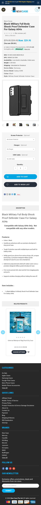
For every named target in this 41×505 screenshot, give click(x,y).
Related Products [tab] (20, 304)
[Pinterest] (18, 194)
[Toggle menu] (3, 10)
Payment (5, 413)
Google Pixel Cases (8, 380)
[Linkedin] (15, 194)
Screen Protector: (20, 135)
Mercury (4, 435)
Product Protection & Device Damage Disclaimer (18, 405)
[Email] (7, 194)
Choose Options (19, 352)
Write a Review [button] (10, 35)
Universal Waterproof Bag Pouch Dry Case (20, 340)
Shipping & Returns (8, 418)
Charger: (20, 145)
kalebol (4, 455)
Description (20, 208)
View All (4, 388)
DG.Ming (5, 440)
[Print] (10, 194)
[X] (12, 194)
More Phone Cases (8, 383)
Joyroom (5, 445)
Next (38, 125)
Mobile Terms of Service (10, 400)
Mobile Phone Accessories (11, 385)
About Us (5, 408)
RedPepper (5, 453)
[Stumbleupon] (13, 468)
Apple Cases (6, 375)
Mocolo (4, 443)
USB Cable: (20, 155)
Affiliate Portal (7, 398)
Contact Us (5, 410)
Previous (2, 125)
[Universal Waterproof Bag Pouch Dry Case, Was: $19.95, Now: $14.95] (20, 322)
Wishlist (28, 352)
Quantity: (20, 164)
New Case (5, 433)
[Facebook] (5, 194)
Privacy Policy (6, 403)
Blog (3, 415)
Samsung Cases (7, 378)
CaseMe (4, 438)
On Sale (4, 373)
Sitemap (4, 423)
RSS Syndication (7, 420)
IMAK (4, 450)
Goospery (5, 448)
